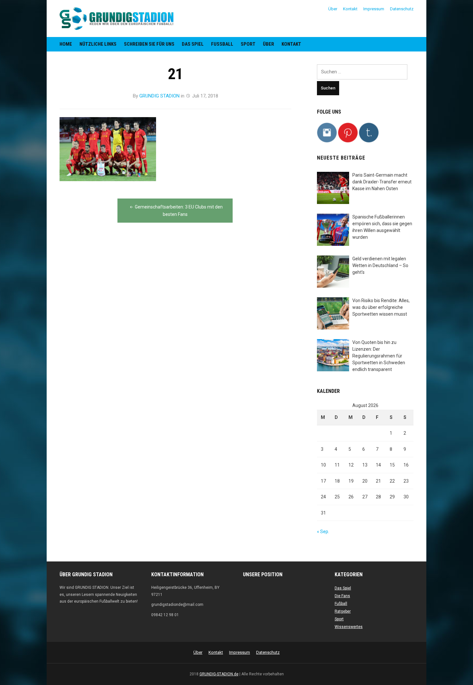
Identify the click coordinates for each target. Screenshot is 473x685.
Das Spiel (193, 44)
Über (332, 8)
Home (66, 44)
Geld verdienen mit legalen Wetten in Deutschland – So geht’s (380, 265)
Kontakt (350, 8)
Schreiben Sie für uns (149, 44)
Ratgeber (343, 611)
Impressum (373, 8)
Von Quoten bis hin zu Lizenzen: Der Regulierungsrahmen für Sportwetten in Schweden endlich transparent (378, 356)
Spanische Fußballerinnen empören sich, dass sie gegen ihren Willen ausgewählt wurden (382, 227)
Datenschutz (401, 8)
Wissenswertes (349, 627)
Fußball (222, 44)
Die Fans (342, 596)
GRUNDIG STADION (159, 96)
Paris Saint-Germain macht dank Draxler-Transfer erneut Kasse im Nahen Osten (382, 181)
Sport (248, 44)
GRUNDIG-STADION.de (218, 674)
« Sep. (323, 531)
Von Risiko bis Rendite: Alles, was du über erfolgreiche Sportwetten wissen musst (381, 307)
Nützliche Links (97, 44)
